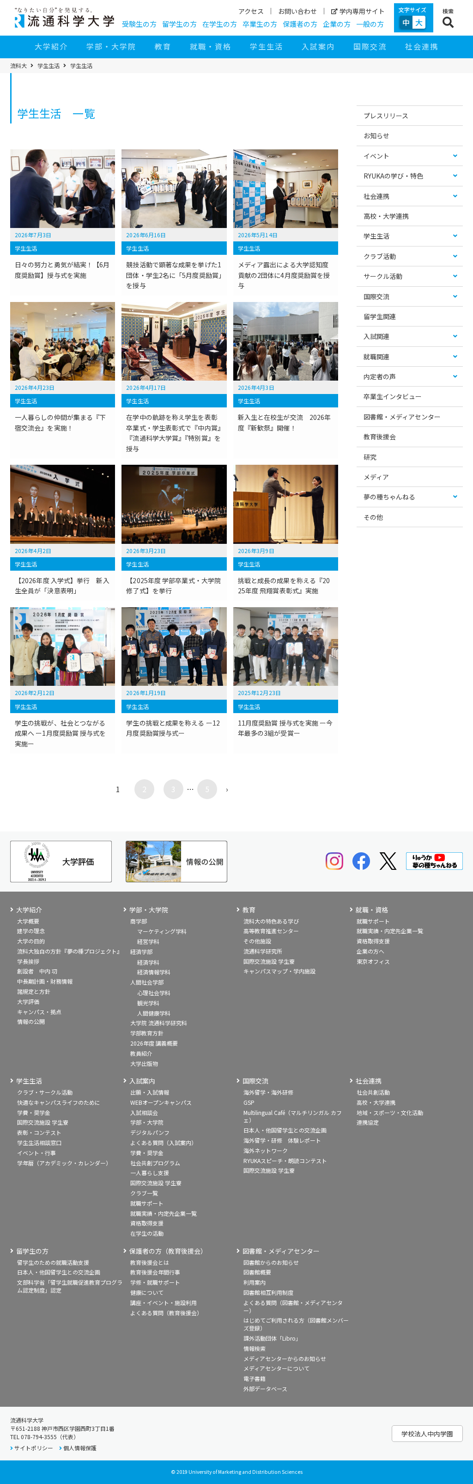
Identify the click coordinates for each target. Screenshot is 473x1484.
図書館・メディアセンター (402, 416)
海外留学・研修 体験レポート (282, 1140)
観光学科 (148, 1003)
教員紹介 (141, 1053)
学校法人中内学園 (427, 1433)
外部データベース (265, 1388)
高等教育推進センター (271, 931)
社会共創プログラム (155, 1163)
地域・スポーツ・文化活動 (390, 1112)
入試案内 (318, 46)
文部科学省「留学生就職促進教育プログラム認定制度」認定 (69, 1286)
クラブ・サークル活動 (45, 1092)
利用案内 (254, 1282)
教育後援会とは (149, 1262)
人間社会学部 (147, 982)
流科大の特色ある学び (271, 921)
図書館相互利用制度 (268, 1292)
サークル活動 (383, 276)
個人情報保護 (80, 1448)
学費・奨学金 (33, 1112)
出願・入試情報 (149, 1092)
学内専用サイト (362, 11)
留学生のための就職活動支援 (53, 1262)
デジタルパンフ (150, 1132)
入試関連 (376, 336)
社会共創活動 (373, 1092)
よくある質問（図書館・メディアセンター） (293, 1306)
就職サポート (373, 921)
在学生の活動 (147, 1233)
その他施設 (257, 941)
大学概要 (28, 921)
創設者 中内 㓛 (37, 971)
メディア (376, 476)
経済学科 (148, 962)
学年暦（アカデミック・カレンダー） (64, 1163)
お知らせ (376, 135)
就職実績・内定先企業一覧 (390, 931)
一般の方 (370, 24)
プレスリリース (386, 115)
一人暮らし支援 (149, 1172)
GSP (249, 1102)
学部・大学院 (111, 46)
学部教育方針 (147, 1033)
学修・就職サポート (155, 1282)
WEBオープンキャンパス (161, 1102)
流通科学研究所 (262, 951)
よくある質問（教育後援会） (166, 1313)
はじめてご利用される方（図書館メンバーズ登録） (296, 1324)
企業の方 (337, 24)
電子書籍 (254, 1378)
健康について (147, 1292)
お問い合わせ (297, 11)
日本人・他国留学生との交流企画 (285, 1130)
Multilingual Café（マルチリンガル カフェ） (292, 1116)
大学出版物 (144, 1063)
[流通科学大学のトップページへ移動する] (64, 17)
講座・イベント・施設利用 (163, 1302)
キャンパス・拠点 (39, 1012)
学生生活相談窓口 (39, 1142)
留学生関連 (380, 316)
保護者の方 (300, 24)
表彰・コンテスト (39, 1132)
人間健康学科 (153, 1013)
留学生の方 (179, 24)
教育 (163, 46)
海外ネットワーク (265, 1150)
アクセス (251, 11)
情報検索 (254, 1348)
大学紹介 (51, 46)
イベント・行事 (36, 1153)
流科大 (18, 65)
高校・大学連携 (386, 216)
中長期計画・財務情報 (45, 981)
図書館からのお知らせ (271, 1262)
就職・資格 (210, 46)
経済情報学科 (153, 972)
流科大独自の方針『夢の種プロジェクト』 (69, 951)
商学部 (138, 921)
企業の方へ (370, 951)
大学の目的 (31, 941)
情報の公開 (31, 1021)
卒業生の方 (260, 24)
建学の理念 (31, 931)
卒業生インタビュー (393, 396)
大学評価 (28, 1001)
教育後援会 (380, 436)
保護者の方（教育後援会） (168, 1251)
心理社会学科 (153, 993)
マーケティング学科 (162, 931)
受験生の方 (139, 24)
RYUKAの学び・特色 (393, 175)
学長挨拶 (28, 961)
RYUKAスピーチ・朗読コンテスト (285, 1160)
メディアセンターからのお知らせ (284, 1358)
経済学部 (141, 951)
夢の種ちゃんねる (389, 496)
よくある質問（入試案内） (163, 1142)
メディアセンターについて (276, 1368)
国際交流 (370, 46)
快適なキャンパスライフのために (58, 1102)
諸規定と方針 (33, 991)
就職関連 (376, 356)
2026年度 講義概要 (154, 1043)
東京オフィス (373, 961)
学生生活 (266, 46)
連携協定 (368, 1122)
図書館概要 (257, 1272)
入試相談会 (144, 1112)
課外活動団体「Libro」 (272, 1338)
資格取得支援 (373, 941)
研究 (370, 457)
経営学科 (148, 941)
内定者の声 (380, 376)
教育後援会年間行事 (155, 1272)
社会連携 (421, 46)
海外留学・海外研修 (268, 1092)
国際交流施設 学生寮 (269, 961)
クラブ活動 (380, 256)
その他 (373, 517)
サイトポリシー (33, 1448)
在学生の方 (219, 24)
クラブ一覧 (144, 1193)
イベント (376, 155)
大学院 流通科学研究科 (158, 1023)
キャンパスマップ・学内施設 (279, 971)
